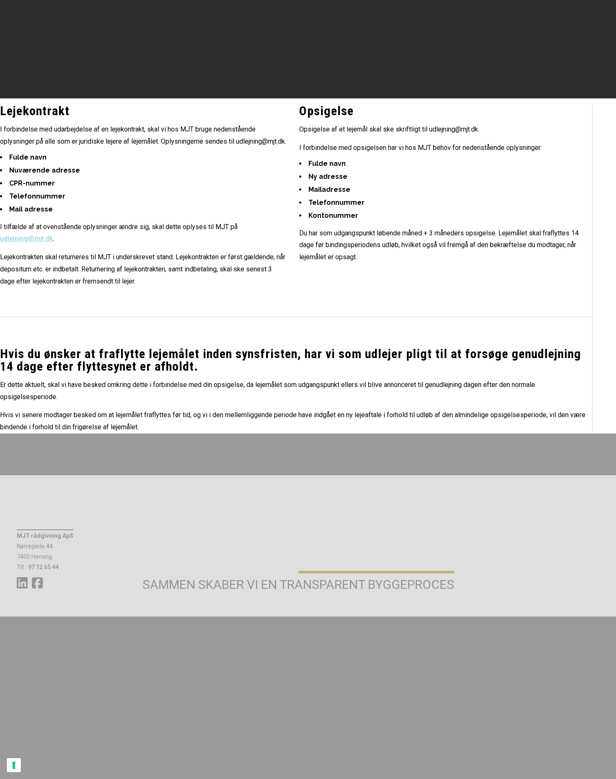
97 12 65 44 (43, 567)
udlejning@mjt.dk (26, 238)
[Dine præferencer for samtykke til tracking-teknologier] (14, 765)
